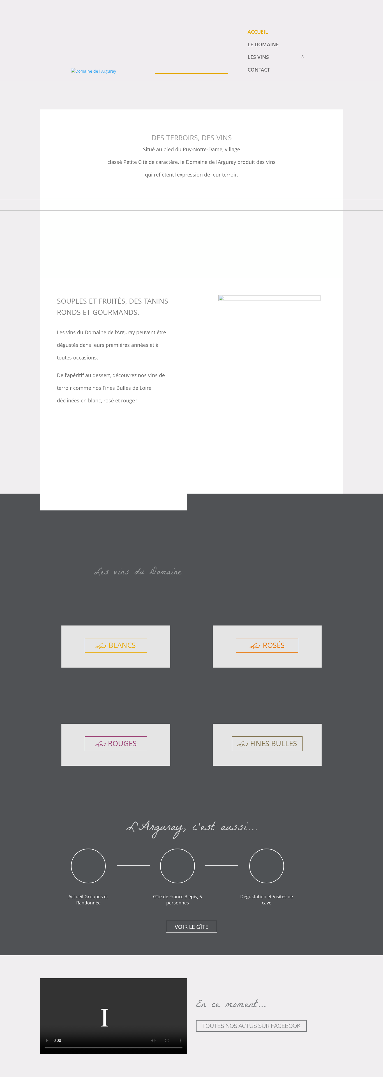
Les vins (258, 57)
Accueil (258, 31)
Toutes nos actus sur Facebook (251, 1026)
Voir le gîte (191, 927)
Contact (259, 69)
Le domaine (263, 44)
